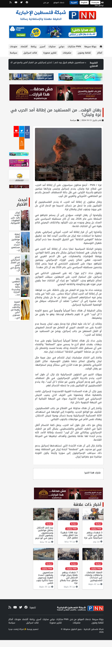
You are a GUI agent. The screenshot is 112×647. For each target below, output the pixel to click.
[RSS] (10, 3)
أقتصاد (23, 46)
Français (95, 2)
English (84, 2)
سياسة (13, 53)
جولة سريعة (90, 46)
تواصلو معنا (99, 5)
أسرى (42, 46)
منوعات (13, 46)
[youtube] (16, 3)
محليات (52, 46)
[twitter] (21, 3)
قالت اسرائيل (30, 53)
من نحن (46, 2)
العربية (74, 2)
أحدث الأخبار (22, 202)
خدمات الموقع (59, 2)
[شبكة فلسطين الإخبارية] (56, 14)
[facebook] (27, 3)
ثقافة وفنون (84, 53)
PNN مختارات (74, 46)
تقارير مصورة (49, 53)
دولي (61, 46)
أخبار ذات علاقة (87, 504)
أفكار (99, 53)
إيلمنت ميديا (13, 629)
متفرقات (67, 53)
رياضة (33, 46)
